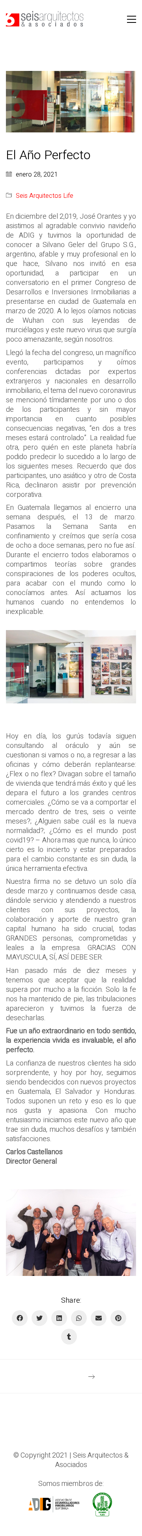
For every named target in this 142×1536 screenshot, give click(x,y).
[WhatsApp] (79, 1318)
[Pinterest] (118, 1318)
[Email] (98, 1318)
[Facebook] (20, 1318)
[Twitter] (39, 1318)
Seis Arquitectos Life (44, 196)
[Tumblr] (69, 1336)
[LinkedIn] (59, 1318)
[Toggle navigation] (131, 19)
